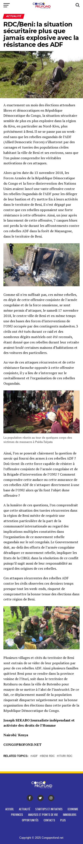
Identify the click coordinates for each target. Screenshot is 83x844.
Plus (63, 820)
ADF (35, 756)
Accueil (9, 809)
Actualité (24, 809)
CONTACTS (49, 820)
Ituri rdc (65, 756)
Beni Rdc (48, 756)
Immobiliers (69, 815)
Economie (73, 809)
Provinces (17, 815)
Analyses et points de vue (43, 815)
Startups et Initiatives (49, 809)
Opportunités (30, 820)
